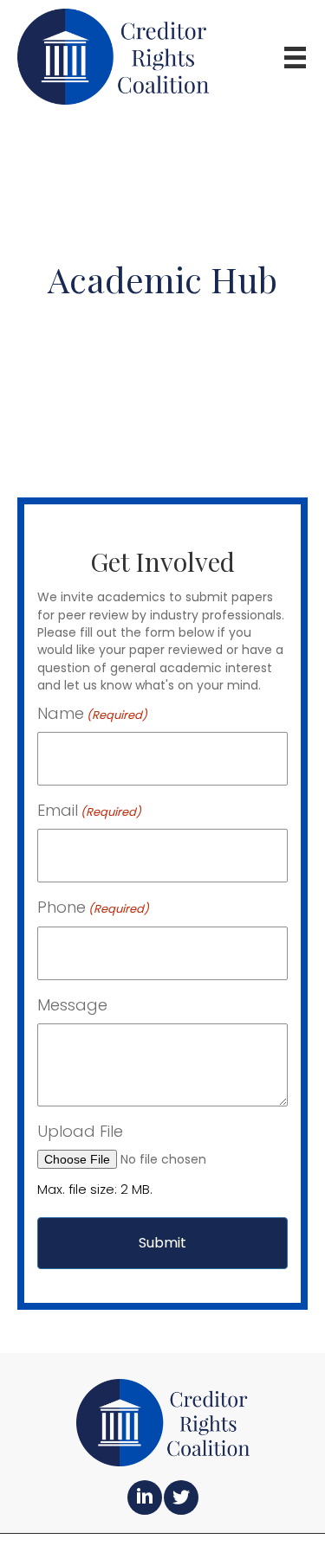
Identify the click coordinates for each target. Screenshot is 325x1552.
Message (72, 1005)
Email (89, 810)
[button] (144, 1497)
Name (92, 713)
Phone (93, 907)
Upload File (80, 1131)
